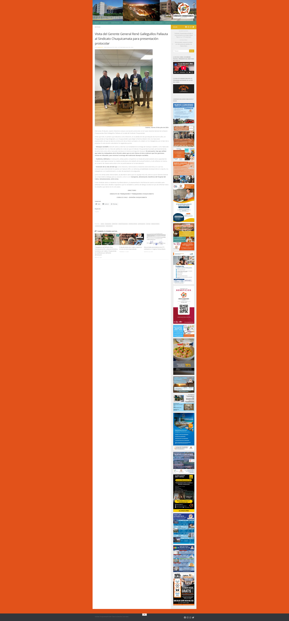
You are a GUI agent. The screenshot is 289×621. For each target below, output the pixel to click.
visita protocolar (109, 226)
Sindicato (100, 47)
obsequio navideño (155, 223)
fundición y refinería (133, 223)
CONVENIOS (148, 23)
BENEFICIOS (137, 23)
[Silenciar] (190, 72)
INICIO (97, 23)
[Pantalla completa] (192, 72)
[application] (183, 68)
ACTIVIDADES (158, 23)
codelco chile (114, 223)
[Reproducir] (175, 72)
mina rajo (148, 223)
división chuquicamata (123, 223)
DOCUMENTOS (127, 23)
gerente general (141, 223)
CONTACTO (168, 23)
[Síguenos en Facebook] (186, 27)
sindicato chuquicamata (100, 226)
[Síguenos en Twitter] (193, 27)
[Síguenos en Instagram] (188, 27)
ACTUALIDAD (104, 23)
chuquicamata (108, 223)
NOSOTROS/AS (115, 23)
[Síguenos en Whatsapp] (191, 27)
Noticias (97, 27)
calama (102, 223)
